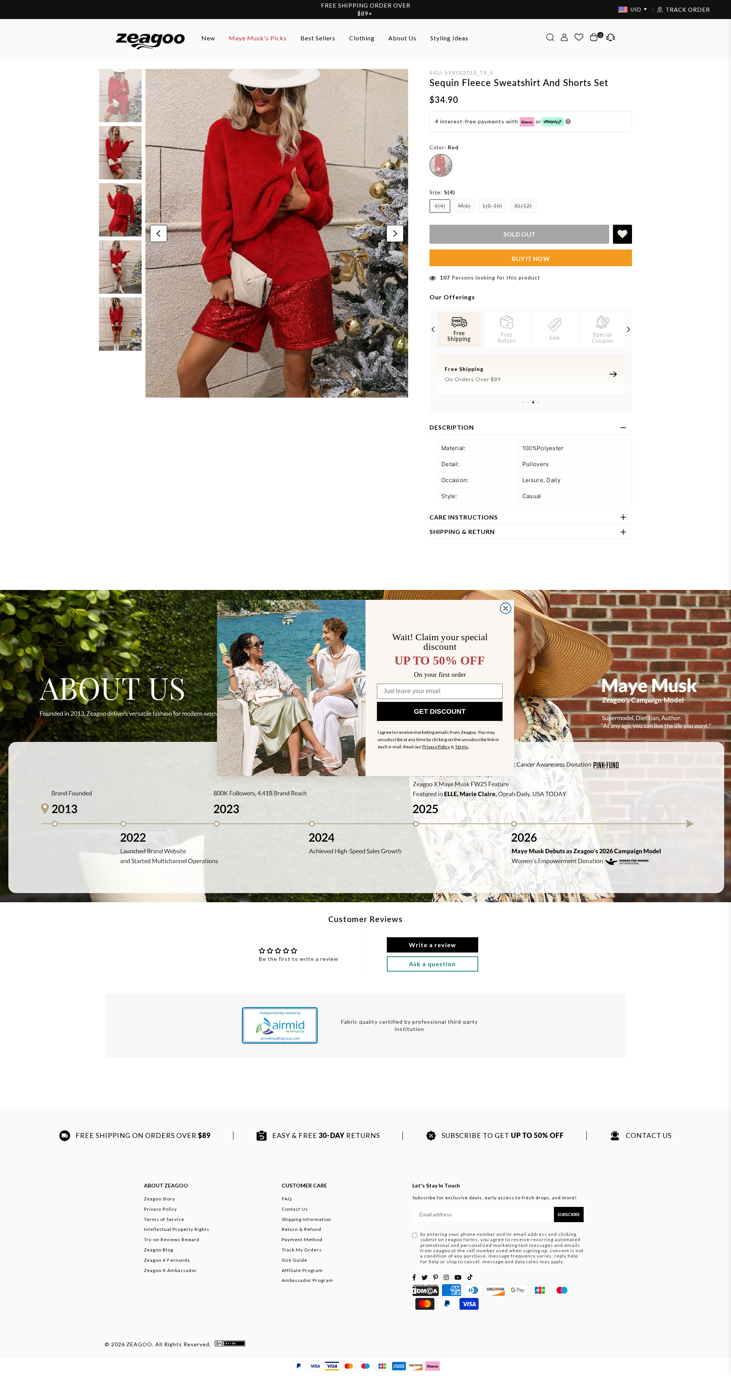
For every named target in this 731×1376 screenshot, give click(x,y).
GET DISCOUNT (440, 711)
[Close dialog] (505, 608)
